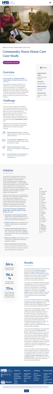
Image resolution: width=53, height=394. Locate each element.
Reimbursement (17, 378)
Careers (35, 376)
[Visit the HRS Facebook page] (2, 374)
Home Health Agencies (46, 377)
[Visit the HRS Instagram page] (10, 374)
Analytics (16, 383)
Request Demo (27, 24)
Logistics (16, 381)
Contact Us (36, 380)
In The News (36, 378)
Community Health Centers (48, 380)
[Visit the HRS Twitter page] (4, 374)
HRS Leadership (37, 375)
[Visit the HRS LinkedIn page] (7, 374)
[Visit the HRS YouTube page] (2, 376)
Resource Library (27, 376)
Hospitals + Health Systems (48, 374)
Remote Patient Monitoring (17, 374)
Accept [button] (26, 390)
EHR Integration (17, 376)
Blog (25, 379)
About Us (36, 373)
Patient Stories (27, 378)
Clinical (15, 379)
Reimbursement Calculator (27, 374)
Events (25, 381)
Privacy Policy (45, 387)
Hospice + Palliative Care (48, 383)
